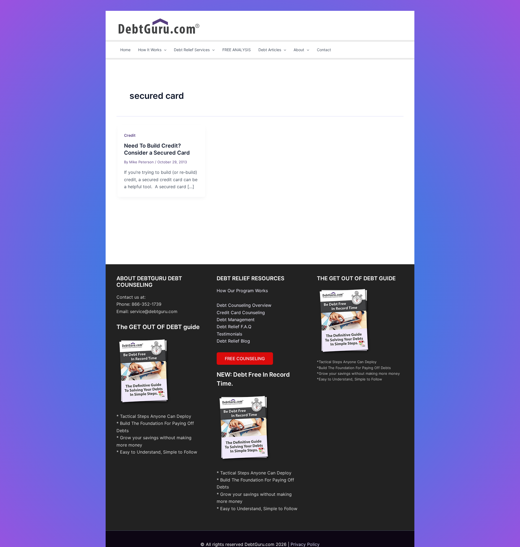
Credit (129, 135)
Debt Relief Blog (233, 341)
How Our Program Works (242, 290)
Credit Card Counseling (241, 312)
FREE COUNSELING (245, 358)
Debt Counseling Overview (244, 305)
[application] (163, 50)
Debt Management (236, 319)
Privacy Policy (305, 544)
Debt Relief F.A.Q (234, 326)
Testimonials (229, 334)
